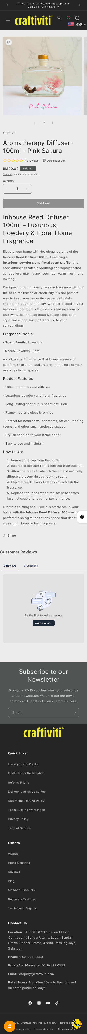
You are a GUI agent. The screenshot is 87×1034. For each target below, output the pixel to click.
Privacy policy (22, 1029)
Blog (11, 881)
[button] (8, 20)
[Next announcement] (79, 5)
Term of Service (19, 828)
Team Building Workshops (26, 809)
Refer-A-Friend (18, 782)
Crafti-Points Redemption (26, 773)
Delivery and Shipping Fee (27, 791)
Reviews (14, 871)
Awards (13, 853)
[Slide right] (52, 122)
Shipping (7, 174)
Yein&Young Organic (22, 908)
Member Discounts (21, 890)
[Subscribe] (74, 712)
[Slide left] (34, 122)
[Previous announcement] (7, 5)
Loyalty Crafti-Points (23, 764)
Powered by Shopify (44, 1022)
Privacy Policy (18, 819)
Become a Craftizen (22, 899)
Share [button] (12, 535)
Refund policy (68, 1022)
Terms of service (44, 1029)
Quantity (8, 180)
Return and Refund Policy (26, 800)
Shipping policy (67, 1029)
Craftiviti (26, 1022)
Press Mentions (19, 862)
